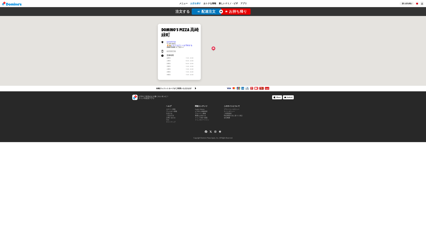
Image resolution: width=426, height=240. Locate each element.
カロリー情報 (171, 109)
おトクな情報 (210, 3)
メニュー (183, 3)
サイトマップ (171, 122)
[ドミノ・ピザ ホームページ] (12, 4)
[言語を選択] (417, 3)
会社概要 (227, 118)
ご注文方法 (170, 116)
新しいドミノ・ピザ (228, 3)
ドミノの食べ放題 (201, 118)
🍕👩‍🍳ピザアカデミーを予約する (179, 45)
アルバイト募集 (200, 113)
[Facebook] (206, 132)
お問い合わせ (171, 118)
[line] (220, 132)
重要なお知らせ (200, 116)
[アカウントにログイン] (422, 3)
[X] (211, 132)
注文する (169, 113)
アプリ (244, 3)
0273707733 (171, 42)
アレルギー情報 (171, 111)
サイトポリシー (229, 111)
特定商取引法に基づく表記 (233, 116)
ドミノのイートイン (202, 120)
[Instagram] (215, 132)
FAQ (167, 120)
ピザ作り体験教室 (201, 111)
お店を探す (195, 3)
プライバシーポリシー (231, 109)
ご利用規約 (228, 113)
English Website (200, 109)
